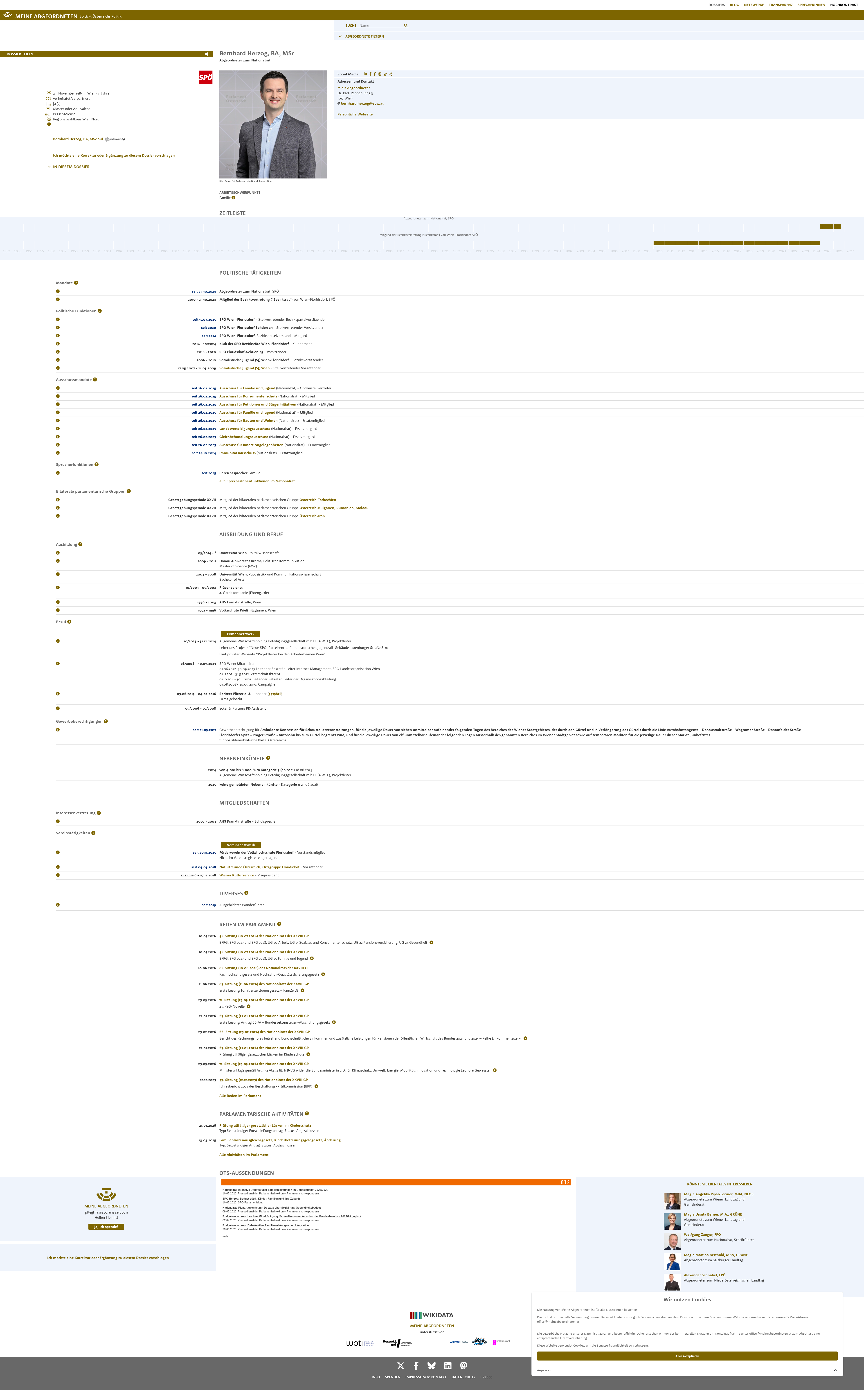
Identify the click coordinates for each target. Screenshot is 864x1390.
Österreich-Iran (312, 516)
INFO (376, 1377)
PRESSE (486, 1377)
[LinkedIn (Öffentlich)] (365, 74)
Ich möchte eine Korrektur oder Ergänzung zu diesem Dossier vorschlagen (114, 155)
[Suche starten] (406, 25)
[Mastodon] (463, 1367)
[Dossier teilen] (207, 54)
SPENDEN (392, 1377)
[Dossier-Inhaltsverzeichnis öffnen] (49, 166)
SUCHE (350, 25)
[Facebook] (420, 1367)
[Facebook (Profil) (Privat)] (370, 74)
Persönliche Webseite (355, 114)
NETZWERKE (754, 4)
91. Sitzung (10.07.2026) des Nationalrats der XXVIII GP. (264, 936)
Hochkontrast (844, 4)
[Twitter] (405, 1367)
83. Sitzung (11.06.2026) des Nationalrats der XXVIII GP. (264, 984)
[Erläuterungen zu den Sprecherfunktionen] (96, 464)
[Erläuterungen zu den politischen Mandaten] (76, 282)
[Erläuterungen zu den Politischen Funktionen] (100, 311)
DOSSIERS (717, 4)
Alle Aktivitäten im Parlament (243, 1154)
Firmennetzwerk (240, 634)
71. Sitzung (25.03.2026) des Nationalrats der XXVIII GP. (264, 999)
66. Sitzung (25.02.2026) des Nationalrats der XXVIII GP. (264, 1031)
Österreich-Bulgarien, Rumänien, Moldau (334, 507)
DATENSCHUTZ (463, 1377)
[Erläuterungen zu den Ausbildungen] (80, 544)
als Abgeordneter (355, 88)
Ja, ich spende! (106, 1226)
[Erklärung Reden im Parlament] (279, 924)
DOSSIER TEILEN (20, 54)
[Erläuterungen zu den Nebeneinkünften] (268, 758)
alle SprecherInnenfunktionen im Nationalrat (257, 481)
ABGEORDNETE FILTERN (364, 36)
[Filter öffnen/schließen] (340, 36)
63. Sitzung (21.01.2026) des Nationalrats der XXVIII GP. (264, 1015)
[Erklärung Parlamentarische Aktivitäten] (307, 1113)
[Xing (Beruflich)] (390, 74)
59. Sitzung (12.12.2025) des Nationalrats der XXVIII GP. (263, 1079)
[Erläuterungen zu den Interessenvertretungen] (99, 812)
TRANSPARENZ (781, 4)
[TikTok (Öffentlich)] (385, 74)
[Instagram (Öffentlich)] (379, 74)
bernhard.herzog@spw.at (362, 103)
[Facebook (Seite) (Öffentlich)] (375, 74)
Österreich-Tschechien (317, 499)
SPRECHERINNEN (811, 4)
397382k (275, 693)
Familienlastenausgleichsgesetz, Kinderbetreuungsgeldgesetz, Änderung (280, 1140)
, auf (78, 139)
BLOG (734, 4)
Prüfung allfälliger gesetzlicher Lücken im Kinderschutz (265, 1125)
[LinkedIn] (451, 1367)
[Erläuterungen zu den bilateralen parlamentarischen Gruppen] (129, 491)
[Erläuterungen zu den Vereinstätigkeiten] (93, 832)
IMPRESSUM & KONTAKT (426, 1377)
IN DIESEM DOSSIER (71, 166)
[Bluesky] (435, 1367)
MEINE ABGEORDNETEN (46, 16)
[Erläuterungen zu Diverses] (246, 893)
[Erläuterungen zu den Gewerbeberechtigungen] (106, 721)
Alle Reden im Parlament (240, 1095)
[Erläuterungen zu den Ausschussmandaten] (95, 379)
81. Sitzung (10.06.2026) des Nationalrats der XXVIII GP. (264, 968)
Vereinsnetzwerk (241, 845)
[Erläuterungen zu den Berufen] (69, 621)
